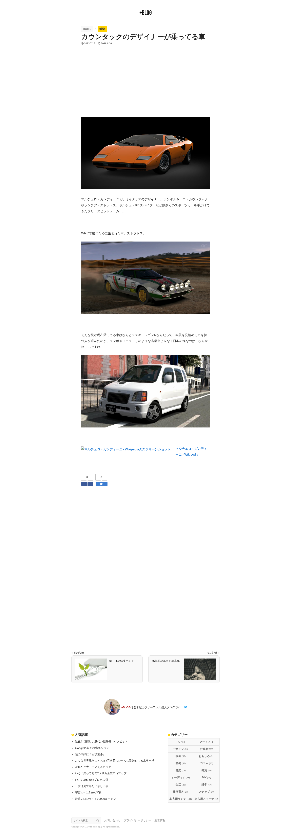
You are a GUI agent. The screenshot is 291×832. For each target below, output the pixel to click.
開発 (181, 763)
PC (181, 741)
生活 (181, 784)
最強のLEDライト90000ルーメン (95, 798)
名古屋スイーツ (207, 798)
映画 (181, 756)
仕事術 (206, 749)
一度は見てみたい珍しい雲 (91, 786)
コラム (206, 763)
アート (207, 741)
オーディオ (180, 777)
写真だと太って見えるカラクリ (94, 767)
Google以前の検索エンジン (92, 748)
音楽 (181, 770)
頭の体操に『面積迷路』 (90, 754)
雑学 (207, 784)
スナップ (206, 791)
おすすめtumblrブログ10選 (91, 779)
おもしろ (206, 756)
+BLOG (145, 13)
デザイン (180, 749)
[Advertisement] (145, 86)
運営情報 (159, 820)
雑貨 (207, 770)
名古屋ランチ (180, 798)
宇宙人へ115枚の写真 (88, 792)
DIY (206, 777)
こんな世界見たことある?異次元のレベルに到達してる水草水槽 (114, 760)
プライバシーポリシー (137, 820)
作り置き (180, 791)
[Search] (98, 820)
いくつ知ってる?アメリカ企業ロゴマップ (100, 773)
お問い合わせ (112, 820)
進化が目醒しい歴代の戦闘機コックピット (101, 741)
